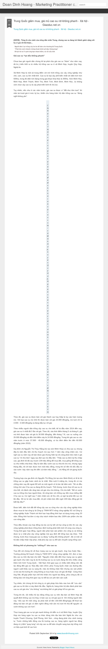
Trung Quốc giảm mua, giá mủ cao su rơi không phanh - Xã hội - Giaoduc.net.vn (51, 23)
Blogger (62, 647)
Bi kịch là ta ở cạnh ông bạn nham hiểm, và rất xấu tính (35, 51)
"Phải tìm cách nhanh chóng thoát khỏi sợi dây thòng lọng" (36, 49)
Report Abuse (69, 647)
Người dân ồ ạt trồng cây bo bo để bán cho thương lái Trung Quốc (39, 46)
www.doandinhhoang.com (67, 633)
